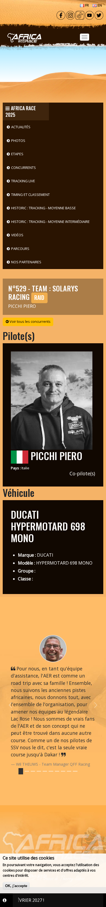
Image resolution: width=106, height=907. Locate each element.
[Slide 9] (75, 771)
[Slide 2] (33, 771)
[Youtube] (89, 14)
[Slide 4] (45, 771)
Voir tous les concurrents (30, 321)
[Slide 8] (69, 771)
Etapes (17, 153)
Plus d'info (38, 875)
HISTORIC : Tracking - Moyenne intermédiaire (50, 221)
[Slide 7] (63, 771)
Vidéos (17, 234)
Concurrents (23, 167)
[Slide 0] (20, 771)
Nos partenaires (26, 261)
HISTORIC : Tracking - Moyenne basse (43, 207)
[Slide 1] (27, 771)
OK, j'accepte (16, 886)
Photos (18, 140)
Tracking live (23, 180)
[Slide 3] (39, 771)
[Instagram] (70, 14)
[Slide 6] (57, 771)
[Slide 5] (51, 771)
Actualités (20, 126)
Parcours (20, 248)
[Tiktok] (80, 14)
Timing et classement (30, 194)
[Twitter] (99, 14)
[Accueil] (53, 30)
